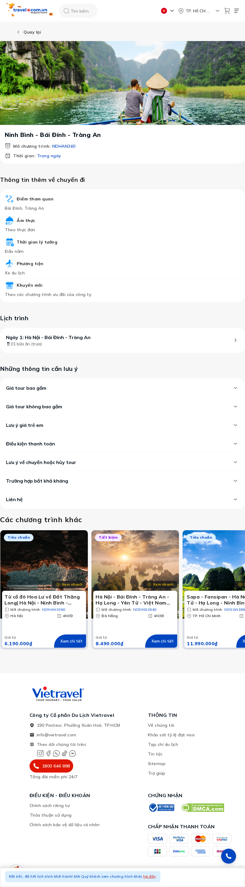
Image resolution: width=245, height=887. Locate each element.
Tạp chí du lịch (163, 744)
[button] (122, 877)
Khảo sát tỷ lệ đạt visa (171, 735)
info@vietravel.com (56, 735)
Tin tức (155, 754)
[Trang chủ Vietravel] (30, 11)
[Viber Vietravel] (56, 753)
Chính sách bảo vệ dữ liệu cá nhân (65, 824)
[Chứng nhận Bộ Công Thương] (161, 808)
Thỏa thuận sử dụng (51, 815)
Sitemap (157, 763)
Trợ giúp (157, 773)
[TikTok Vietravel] (64, 753)
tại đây (149, 876)
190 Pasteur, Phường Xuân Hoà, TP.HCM (78, 725)
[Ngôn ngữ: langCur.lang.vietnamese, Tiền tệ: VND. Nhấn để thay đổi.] (168, 10)
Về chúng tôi (161, 725)
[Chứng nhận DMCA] (202, 808)
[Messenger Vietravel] (72, 753)
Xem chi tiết (71, 641)
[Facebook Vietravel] (48, 753)
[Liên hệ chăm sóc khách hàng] (228, 856)
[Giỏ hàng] (227, 10)
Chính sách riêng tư (50, 805)
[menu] (236, 10)
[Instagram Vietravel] (40, 753)
